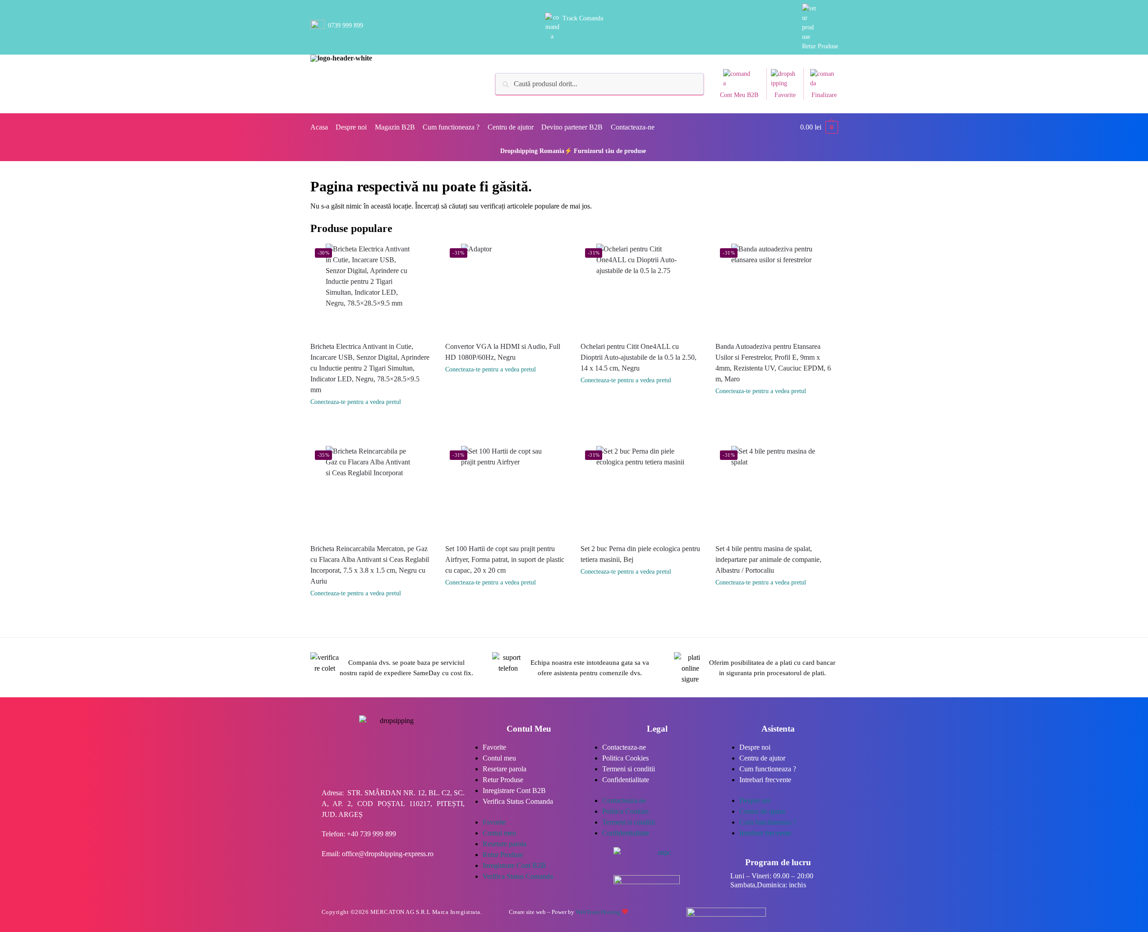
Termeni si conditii (628, 769)
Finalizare (824, 95)
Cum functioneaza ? (767, 769)
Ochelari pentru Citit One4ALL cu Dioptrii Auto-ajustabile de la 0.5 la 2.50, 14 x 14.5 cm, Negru (638, 357)
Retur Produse (820, 46)
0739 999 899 (345, 25)
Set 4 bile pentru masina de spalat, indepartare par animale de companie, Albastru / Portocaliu (768, 559)
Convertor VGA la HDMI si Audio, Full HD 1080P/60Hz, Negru (502, 352)
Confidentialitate (625, 780)
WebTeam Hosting (599, 912)
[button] (819, 127)
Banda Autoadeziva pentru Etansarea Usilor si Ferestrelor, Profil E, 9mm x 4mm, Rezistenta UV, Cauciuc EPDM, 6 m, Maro (773, 363)
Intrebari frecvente (765, 780)
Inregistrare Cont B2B (514, 790)
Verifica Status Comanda (518, 801)
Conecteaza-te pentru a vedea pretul (355, 402)
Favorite (785, 95)
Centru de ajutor (762, 758)
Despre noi (754, 747)
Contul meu (499, 758)
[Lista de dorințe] (425, 257)
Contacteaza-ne (624, 747)
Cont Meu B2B (739, 95)
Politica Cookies (625, 758)
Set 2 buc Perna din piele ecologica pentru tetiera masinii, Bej (640, 554)
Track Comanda (582, 18)
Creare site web (527, 912)
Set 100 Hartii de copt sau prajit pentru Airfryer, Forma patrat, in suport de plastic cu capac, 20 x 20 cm (504, 559)
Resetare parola (504, 769)
